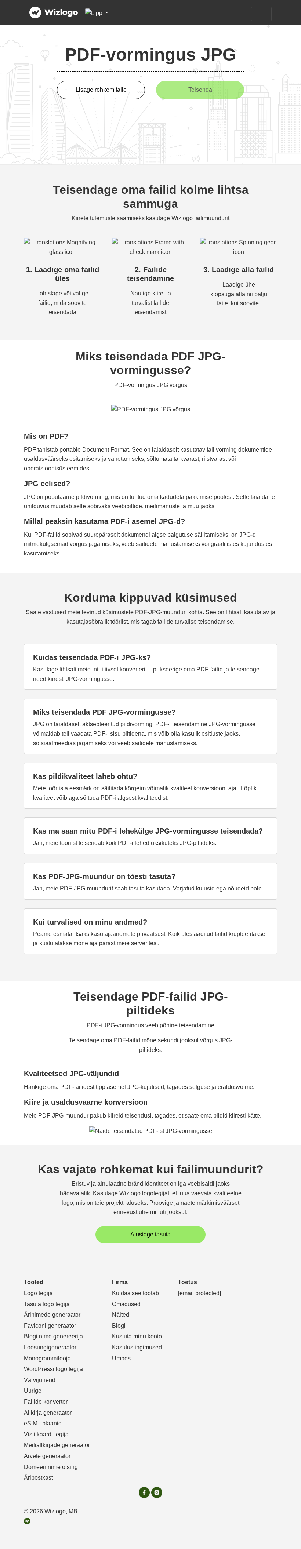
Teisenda (200, 90)
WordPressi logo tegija (53, 1369)
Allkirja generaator (48, 1413)
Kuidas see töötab (135, 1293)
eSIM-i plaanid (43, 1423)
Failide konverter (46, 1402)
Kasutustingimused (137, 1347)
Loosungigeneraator (50, 1347)
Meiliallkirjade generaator (57, 1445)
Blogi (119, 1326)
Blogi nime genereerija (53, 1336)
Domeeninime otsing (51, 1467)
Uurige (32, 1391)
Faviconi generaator (50, 1326)
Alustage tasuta (150, 1234)
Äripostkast (38, 1478)
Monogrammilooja (47, 1358)
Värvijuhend (39, 1380)
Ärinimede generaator (52, 1315)
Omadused (126, 1304)
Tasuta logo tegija (47, 1304)
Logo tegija (38, 1293)
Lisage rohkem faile (101, 90)
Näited (120, 1315)
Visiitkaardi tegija (46, 1434)
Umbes (121, 1358)
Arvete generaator (47, 1456)
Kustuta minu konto (137, 1336)
